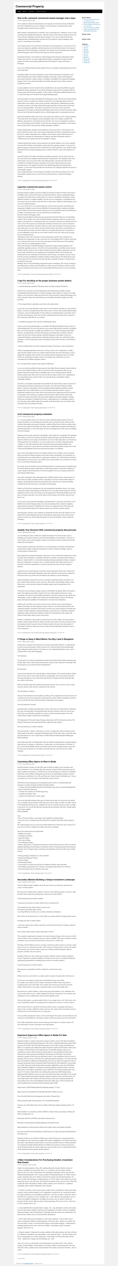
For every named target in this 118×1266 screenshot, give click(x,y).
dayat (33, 20)
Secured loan (53, 632)
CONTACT (31, 11)
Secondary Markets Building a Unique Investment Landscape (46, 879)
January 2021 (86, 60)
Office (42, 873)
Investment (37, 1254)
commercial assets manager (42, 180)
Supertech (41, 1153)
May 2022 (86, 49)
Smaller (49, 1254)
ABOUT (25, 11)
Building (37, 1028)
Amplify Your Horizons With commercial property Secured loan (47, 529)
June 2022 (86, 47)
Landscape (42, 1028)
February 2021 (87, 59)
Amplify (36, 632)
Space (36, 1153)
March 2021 (86, 57)
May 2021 (86, 54)
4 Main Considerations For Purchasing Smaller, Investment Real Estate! (45, 1161)
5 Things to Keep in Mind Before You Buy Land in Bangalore (46, 639)
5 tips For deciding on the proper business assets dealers (45, 280)
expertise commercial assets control (35, 186)
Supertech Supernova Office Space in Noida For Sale (42, 1035)
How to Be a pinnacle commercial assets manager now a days (46, 18)
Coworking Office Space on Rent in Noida (37, 761)
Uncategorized (26, 180)
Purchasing (43, 1254)
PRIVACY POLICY (41, 11)
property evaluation (39, 523)
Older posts (21, 1258)
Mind (39, 755)
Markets (48, 1028)
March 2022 (86, 52)
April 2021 (86, 55)
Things (42, 755)
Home (19, 11)
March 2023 (86, 46)
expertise (50, 274)
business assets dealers (41, 407)
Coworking (37, 873)
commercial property (44, 632)
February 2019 (87, 62)
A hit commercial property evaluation (35, 414)
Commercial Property (30, 6)
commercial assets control (41, 274)
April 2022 (86, 50)
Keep (36, 755)
